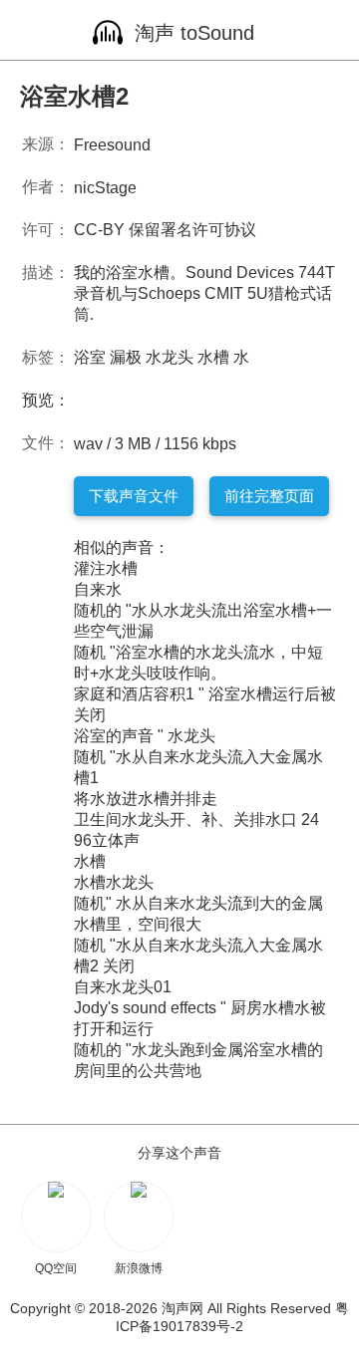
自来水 (98, 589)
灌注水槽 (106, 568)
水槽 (213, 357)
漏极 (126, 357)
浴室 (90, 357)
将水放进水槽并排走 (145, 798)
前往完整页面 (269, 495)
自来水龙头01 (123, 986)
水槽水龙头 (114, 882)
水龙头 (169, 357)
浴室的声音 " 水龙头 (144, 735)
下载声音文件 (134, 495)
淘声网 (182, 1308)
